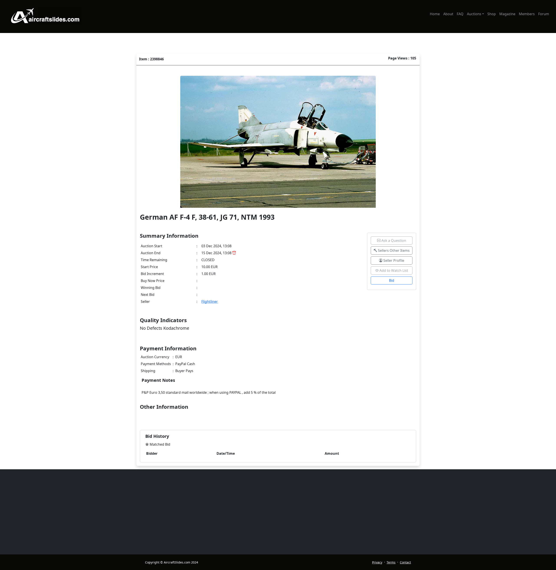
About (448, 14)
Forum (543, 14)
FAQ (460, 14)
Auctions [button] (474, 14)
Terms (391, 562)
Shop (491, 14)
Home (435, 14)
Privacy (377, 562)
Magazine (507, 14)
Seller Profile (393, 260)
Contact (405, 562)
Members (527, 14)
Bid (391, 280)
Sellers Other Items (393, 250)
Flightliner (209, 301)
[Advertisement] (275, 511)
